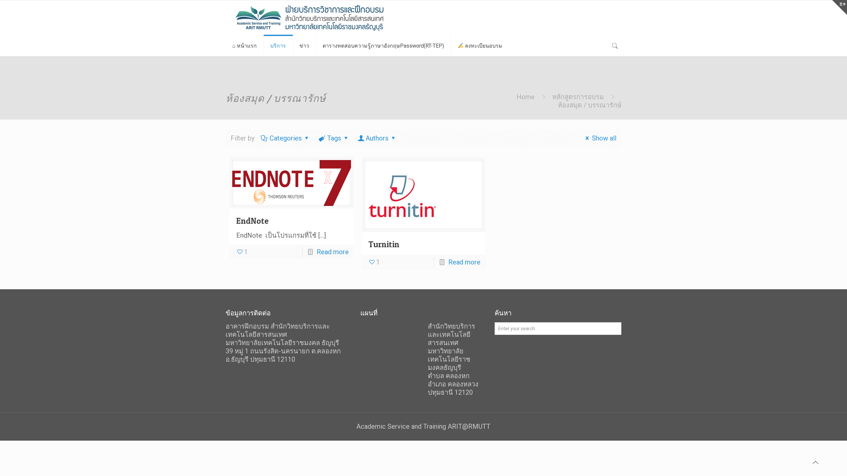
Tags (334, 138)
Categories (286, 138)
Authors (377, 138)
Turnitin (383, 244)
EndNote (252, 221)
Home (525, 97)
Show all (604, 138)
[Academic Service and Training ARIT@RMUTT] (326, 18)
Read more (333, 252)
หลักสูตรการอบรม (578, 97)
